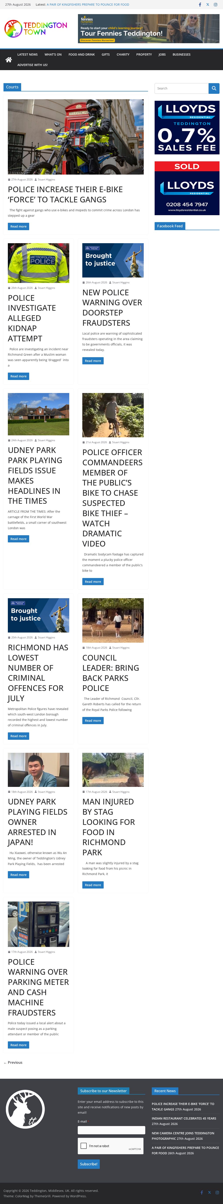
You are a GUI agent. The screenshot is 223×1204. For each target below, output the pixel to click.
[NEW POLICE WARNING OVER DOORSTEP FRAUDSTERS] (113, 260)
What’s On (53, 54)
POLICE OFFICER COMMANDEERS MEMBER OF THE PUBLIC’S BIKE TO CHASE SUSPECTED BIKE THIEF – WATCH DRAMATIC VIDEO (112, 498)
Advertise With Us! (32, 65)
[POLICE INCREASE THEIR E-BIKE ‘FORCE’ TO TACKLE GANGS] (76, 137)
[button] (149, 28)
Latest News (27, 54)
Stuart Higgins (46, 179)
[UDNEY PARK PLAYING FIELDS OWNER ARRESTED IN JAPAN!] (38, 770)
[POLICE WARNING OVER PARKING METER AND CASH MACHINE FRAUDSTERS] (38, 924)
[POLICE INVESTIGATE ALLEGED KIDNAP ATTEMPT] (38, 263)
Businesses (182, 54)
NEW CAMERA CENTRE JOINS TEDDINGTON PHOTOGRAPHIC (90, 4)
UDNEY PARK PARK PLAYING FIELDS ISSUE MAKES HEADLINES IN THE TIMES (35, 475)
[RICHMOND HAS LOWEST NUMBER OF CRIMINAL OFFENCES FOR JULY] (38, 615)
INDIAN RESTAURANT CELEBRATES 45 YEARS (184, 1118)
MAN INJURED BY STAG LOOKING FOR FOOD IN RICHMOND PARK (108, 827)
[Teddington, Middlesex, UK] (8, 60)
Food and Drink (82, 54)
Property (144, 54)
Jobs (162, 54)
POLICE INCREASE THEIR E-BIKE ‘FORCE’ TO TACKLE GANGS (65, 194)
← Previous (12, 1062)
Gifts (106, 54)
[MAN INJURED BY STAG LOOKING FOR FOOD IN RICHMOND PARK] (113, 770)
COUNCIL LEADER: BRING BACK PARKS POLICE (110, 672)
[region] (149, 28)
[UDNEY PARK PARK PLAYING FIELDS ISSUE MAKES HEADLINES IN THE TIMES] (38, 414)
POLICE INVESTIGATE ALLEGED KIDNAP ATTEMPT (32, 318)
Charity (123, 54)
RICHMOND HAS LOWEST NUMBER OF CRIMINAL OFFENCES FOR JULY (38, 673)
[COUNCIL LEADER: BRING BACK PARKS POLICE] (113, 620)
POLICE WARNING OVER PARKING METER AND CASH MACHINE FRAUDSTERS (38, 987)
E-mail (83, 1121)
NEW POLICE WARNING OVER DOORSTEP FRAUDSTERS (112, 307)
